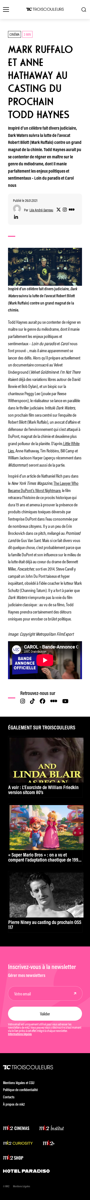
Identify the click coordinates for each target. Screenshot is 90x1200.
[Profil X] (58, 210)
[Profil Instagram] (65, 210)
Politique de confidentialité (20, 1090)
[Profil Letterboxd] (72, 210)
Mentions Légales (21, 1186)
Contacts (8, 1097)
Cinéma (15, 34)
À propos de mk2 (14, 1105)
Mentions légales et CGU (18, 1083)
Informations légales (20, 1034)
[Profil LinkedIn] (16, 217)
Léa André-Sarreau (41, 210)
